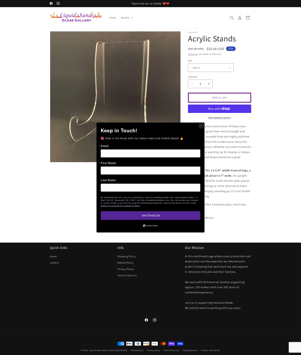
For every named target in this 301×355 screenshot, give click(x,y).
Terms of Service (127, 275)
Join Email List (150, 215)
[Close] (201, 126)
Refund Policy (125, 262)
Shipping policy (190, 350)
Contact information (210, 350)
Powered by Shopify (118, 350)
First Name (108, 163)
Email (105, 146)
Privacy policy (153, 350)
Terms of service (171, 350)
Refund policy (137, 350)
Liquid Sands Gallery (98, 350)
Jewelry (54, 262)
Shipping (192, 54)
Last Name (108, 180)
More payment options (219, 117)
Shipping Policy (126, 256)
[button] (126, 17)
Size (190, 60)
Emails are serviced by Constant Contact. (120, 205)
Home (53, 256)
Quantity (192, 76)
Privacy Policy (125, 269)
